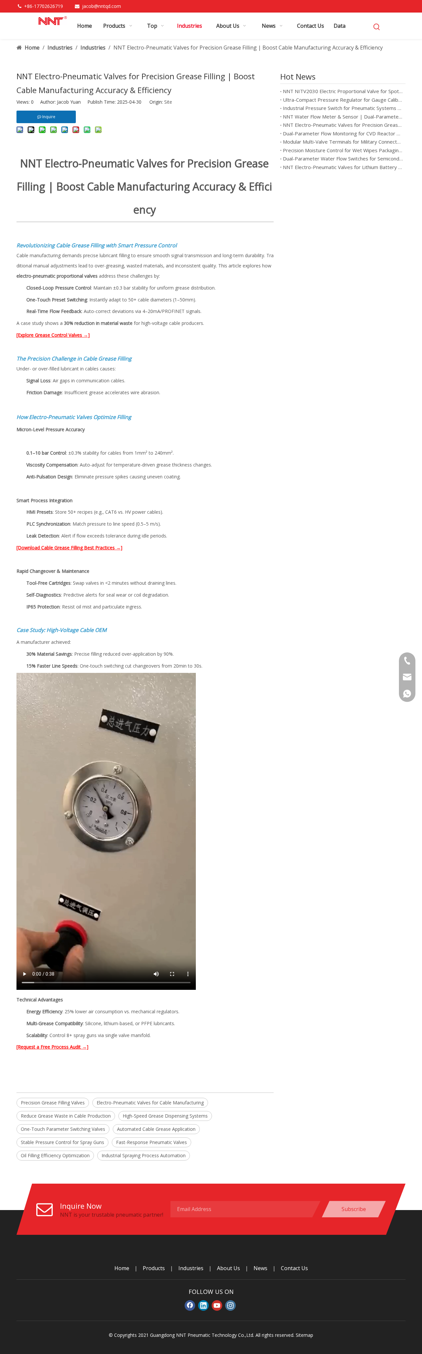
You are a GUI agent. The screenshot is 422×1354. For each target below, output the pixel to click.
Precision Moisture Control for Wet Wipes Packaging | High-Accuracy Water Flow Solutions (343, 150)
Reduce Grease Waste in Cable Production (66, 1116)
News (260, 1268)
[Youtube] (217, 1305)
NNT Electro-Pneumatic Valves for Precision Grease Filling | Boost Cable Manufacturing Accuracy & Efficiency (343, 125)
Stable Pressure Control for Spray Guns (62, 1142)
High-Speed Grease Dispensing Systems (165, 1116)
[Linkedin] (203, 1305)
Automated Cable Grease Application (156, 1129)
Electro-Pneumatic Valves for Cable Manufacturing (150, 1102)
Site (168, 102)
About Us (228, 1268)
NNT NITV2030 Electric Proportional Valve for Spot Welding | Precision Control (343, 91)
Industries (190, 1268)
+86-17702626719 (44, 6)
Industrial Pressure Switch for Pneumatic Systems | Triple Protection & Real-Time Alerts (343, 108)
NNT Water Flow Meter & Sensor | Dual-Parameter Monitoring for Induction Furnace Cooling (343, 116)
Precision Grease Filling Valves (53, 1102)
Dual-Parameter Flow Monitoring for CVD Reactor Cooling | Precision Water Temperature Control (343, 133)
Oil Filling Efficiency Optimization (55, 1155)
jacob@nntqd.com (101, 6)
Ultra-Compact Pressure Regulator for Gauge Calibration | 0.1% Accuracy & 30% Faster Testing (343, 99)
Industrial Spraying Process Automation (144, 1155)
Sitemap (304, 1335)
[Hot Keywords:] (376, 27)
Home (121, 1268)
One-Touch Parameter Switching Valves (63, 1129)
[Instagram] (230, 1305)
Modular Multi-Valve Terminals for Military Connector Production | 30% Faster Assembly (343, 141)
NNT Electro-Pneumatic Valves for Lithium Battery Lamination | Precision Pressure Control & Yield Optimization (343, 167)
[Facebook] (190, 1305)
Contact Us (294, 1268)
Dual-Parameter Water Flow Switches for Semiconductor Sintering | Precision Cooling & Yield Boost (343, 158)
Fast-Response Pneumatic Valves (151, 1142)
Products (154, 1268)
